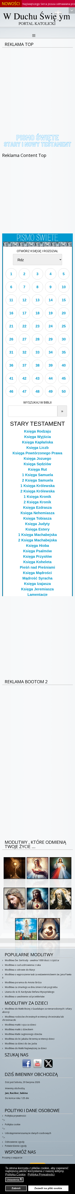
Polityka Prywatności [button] (41, 1174)
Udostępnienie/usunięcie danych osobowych (27, 1133)
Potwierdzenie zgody (15, 1145)
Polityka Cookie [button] (15, 1174)
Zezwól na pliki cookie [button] (48, 1188)
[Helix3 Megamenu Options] (33, 35)
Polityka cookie (12, 1124)
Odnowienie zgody (14, 1141)
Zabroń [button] (16, 1188)
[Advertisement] (37, 87)
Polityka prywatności (15, 1115)
